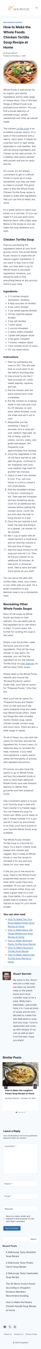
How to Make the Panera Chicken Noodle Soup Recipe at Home (21, 1306)
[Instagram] (15, 1327)
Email (8, 1196)
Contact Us (18, 1334)
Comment (10, 1146)
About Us (8, 1334)
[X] (10, 1327)
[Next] (35, 1086)
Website (9, 1209)
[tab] (16, 1112)
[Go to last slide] (6, 1086)
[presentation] (20, 1074)
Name (8, 1183)
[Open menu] (36, 7)
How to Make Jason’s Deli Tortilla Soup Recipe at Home (21, 958)
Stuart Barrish (11, 53)
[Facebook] (5, 1327)
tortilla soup (23, 128)
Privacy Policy (31, 1334)
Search (33, 1239)
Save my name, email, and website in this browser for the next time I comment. (20, 1219)
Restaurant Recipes (12, 22)
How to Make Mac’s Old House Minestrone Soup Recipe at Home (20, 933)
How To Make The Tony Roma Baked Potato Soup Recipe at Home (21, 923)
